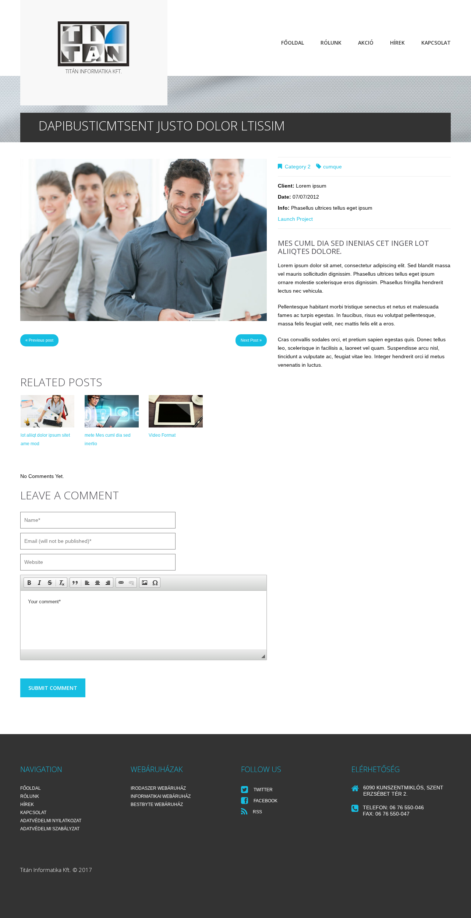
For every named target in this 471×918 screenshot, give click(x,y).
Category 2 (298, 167)
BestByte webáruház (157, 804)
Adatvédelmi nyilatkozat (50, 820)
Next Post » (251, 340)
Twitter (262, 789)
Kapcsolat (436, 42)
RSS (257, 811)
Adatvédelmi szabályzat (49, 828)
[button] (29, 582)
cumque (332, 167)
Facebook (264, 800)
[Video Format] (175, 411)
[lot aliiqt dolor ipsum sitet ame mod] (47, 411)
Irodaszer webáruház (158, 788)
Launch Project (295, 219)
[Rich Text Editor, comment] (143, 620)
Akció (365, 42)
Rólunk (331, 42)
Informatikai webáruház (161, 796)
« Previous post (39, 340)
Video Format (162, 435)
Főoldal (292, 42)
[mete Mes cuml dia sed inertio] (111, 411)
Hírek (397, 42)
